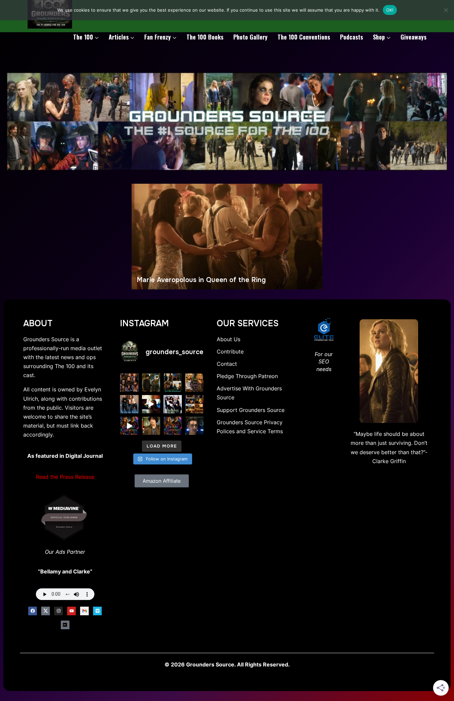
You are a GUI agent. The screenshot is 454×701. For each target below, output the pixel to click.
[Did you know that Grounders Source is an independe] (173, 404)
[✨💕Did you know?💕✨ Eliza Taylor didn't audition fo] (194, 382)
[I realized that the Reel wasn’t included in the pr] (129, 426)
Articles (119, 37)
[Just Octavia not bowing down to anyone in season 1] (151, 404)
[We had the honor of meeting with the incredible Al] (194, 426)
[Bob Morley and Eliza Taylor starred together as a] (173, 382)
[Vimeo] (97, 611)
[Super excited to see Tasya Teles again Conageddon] (129, 382)
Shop (379, 37)
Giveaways (413, 37)
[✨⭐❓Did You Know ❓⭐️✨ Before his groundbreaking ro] (151, 426)
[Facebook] (32, 611)
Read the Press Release (65, 476)
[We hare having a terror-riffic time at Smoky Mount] (151, 382)
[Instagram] (58, 611)
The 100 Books (204, 37)
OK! (390, 10)
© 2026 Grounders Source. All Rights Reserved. (227, 664)
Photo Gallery (250, 37)
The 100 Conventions (304, 37)
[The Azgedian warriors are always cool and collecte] (129, 404)
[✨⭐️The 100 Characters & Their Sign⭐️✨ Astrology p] (173, 426)
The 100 (83, 37)
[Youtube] (71, 611)
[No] (445, 10)
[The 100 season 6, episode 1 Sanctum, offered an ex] (194, 404)
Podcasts (351, 37)
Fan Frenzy (157, 37)
